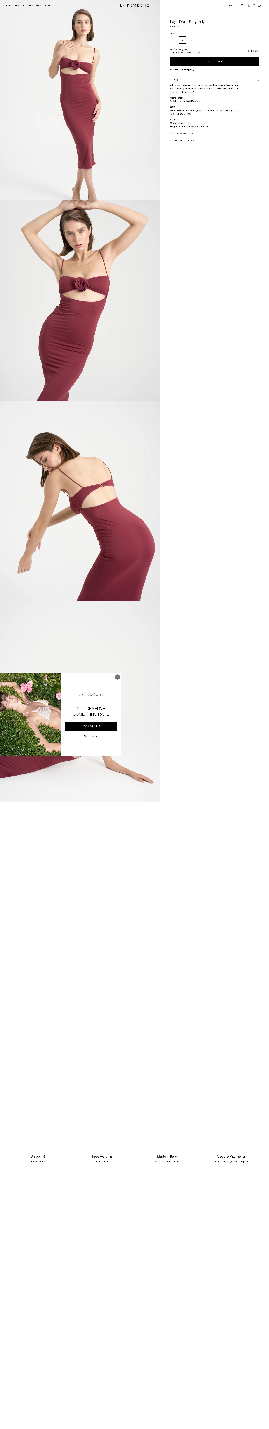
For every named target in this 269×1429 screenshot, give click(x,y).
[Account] (248, 5)
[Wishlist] (254, 4)
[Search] (242, 5)
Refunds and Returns (182, 141)
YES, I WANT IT (91, 726)
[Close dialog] (117, 677)
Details (174, 80)
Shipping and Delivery (181, 134)
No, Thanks (91, 736)
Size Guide (253, 51)
